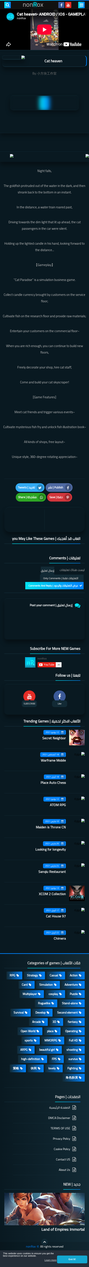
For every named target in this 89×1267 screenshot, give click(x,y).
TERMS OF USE (60, 1128)
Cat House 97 (56, 916)
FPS (54, 1059)
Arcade (36, 1022)
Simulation (46, 984)
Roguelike (44, 1003)
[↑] (44, 1242)
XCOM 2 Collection (52, 894)
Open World (28, 1031)
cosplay (53, 994)
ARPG (24, 1049)
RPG (12, 975)
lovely (52, 1068)
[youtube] (68, 5)
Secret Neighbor (54, 738)
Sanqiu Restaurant (52, 871)
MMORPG (50, 1040)
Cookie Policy (62, 1149)
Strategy (32, 975)
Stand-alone (70, 1003)
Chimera (60, 938)
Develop (40, 1012)
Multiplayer (30, 994)
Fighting (72, 1068)
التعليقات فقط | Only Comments (60, 578)
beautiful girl (47, 1049)
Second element (67, 1012)
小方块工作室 (47, 73)
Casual (54, 975)
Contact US (63, 1159)
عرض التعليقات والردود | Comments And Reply (53, 585)
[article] (25, 519)
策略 (16, 1068)
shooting (72, 1049)
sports (29, 1040)
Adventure (71, 984)
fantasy (73, 1022)
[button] (72, 1259)
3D (54, 1022)
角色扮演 (72, 1077)
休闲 (34, 1068)
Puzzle (74, 994)
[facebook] (61, 5)
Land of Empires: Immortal (63, 1229)
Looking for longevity (50, 849)
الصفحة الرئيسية (59, 1107)
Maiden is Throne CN (51, 827)
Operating (71, 1031)
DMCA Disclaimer (59, 1118)
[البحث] (7, 5)
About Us (64, 1170)
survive (73, 1059)
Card (25, 984)
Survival (19, 1012)
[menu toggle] (81, 5)
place (50, 1031)
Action (74, 975)
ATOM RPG (58, 805)
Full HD (73, 1040)
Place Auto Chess (53, 782)
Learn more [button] (50, 1260)
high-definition (30, 1059)
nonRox (31, 1246)
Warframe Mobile (53, 760)
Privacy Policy (61, 1138)
